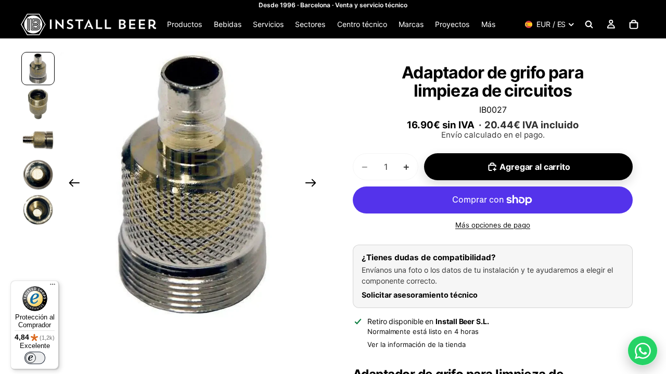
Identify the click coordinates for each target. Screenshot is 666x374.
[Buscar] (589, 24)
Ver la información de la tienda (416, 344)
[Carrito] (633, 24)
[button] (192, 184)
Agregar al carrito (534, 167)
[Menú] (52, 286)
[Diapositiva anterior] (71, 184)
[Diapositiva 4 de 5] (38, 174)
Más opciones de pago (492, 225)
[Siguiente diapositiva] (314, 184)
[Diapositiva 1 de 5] (38, 68)
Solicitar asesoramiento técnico (420, 294)
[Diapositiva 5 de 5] (38, 209)
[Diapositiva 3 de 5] (38, 139)
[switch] (34, 358)
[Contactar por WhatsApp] (642, 351)
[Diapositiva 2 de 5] (38, 103)
